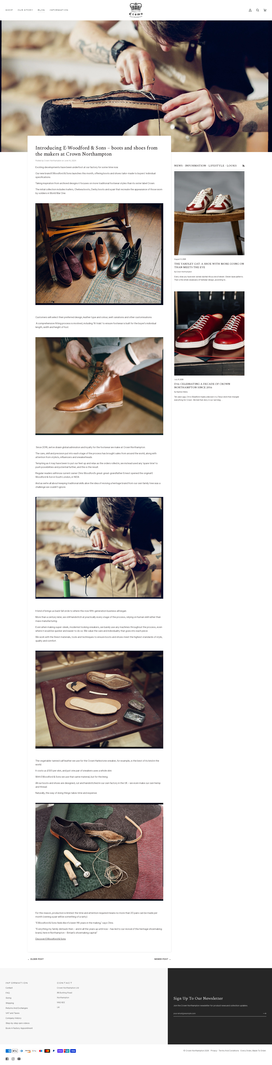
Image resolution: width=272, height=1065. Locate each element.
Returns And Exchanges (17, 1008)
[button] (10, 10)
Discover (50, 939)
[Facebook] (7, 1058)
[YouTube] (19, 1058)
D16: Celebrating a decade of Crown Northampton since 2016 (202, 386)
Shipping (10, 1003)
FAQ (8, 993)
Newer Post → (162, 959)
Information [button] (17, 983)
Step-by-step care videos (17, 1023)
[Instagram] (13, 1058)
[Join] (262, 1013)
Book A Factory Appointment (19, 1028)
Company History (13, 1018)
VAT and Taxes (12, 1013)
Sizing (8, 998)
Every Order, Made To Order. (253, 1051)
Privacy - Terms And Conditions (225, 1051)
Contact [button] (65, 983)
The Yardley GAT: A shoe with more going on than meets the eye (209, 265)
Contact (9, 988)
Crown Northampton (195, 1051)
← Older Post (36, 959)
